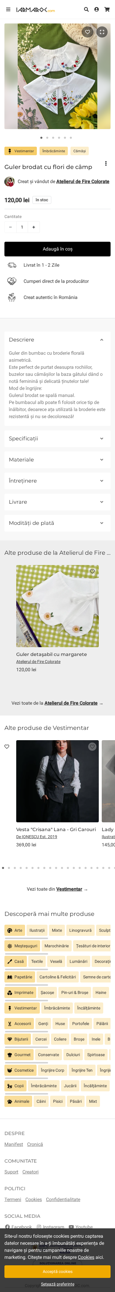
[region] (57, 932)
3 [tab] (53, 137)
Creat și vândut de (63, 181)
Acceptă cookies (58, 1271)
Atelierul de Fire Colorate (38, 661)
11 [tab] (61, 868)
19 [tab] (109, 868)
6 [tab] (70, 137)
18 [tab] (103, 868)
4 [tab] (59, 137)
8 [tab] (44, 868)
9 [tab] (50, 868)
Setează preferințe (57, 1284)
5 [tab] (64, 137)
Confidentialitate (63, 1199)
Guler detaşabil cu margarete (51, 654)
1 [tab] (41, 137)
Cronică (35, 1144)
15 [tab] (85, 868)
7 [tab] (38, 868)
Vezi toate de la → (58, 703)
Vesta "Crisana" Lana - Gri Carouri (56, 829)
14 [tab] (79, 868)
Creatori (30, 1172)
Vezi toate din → (57, 889)
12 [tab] (67, 868)
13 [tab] (73, 868)
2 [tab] (47, 137)
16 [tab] (91, 868)
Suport (11, 1172)
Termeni (12, 1199)
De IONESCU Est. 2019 (36, 836)
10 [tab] (56, 868)
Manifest (13, 1144)
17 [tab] (97, 868)
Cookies (33, 1199)
